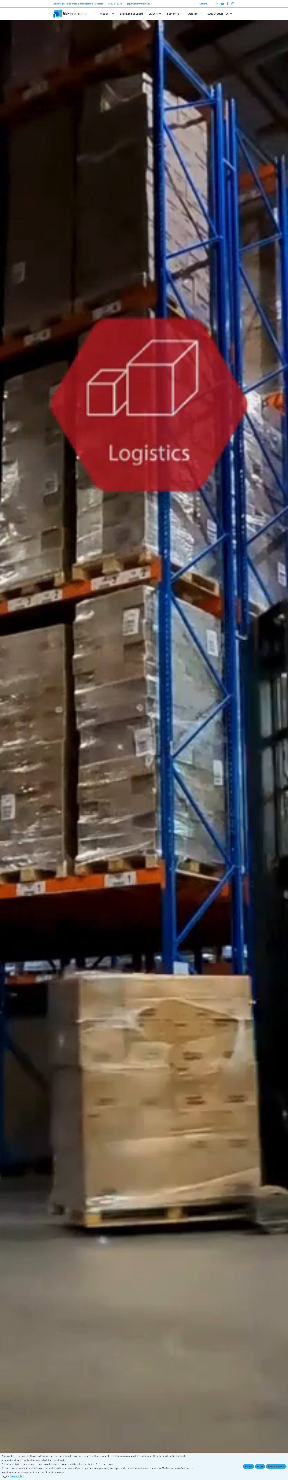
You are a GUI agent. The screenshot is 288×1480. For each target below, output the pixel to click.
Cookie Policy (17, 1476)
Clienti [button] (153, 13)
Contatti (203, 3)
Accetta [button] (248, 1466)
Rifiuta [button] (260, 1466)
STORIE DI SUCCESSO (131, 13)
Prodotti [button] (104, 13)
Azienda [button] (193, 13)
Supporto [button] (173, 13)
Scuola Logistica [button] (217, 13)
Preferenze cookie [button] (276, 1466)
